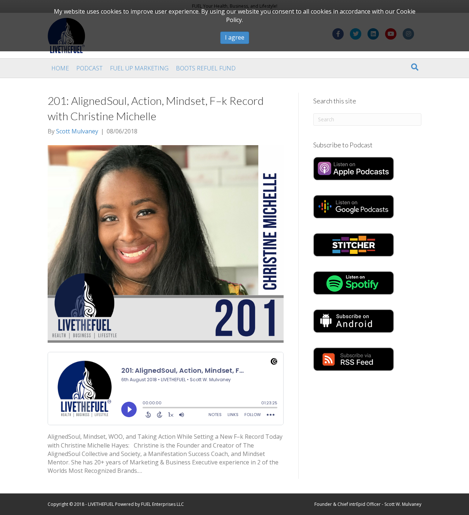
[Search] (414, 67)
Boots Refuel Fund (206, 68)
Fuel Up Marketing (139, 68)
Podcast (89, 68)
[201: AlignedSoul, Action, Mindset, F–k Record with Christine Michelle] (166, 243)
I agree (234, 37)
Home (60, 68)
